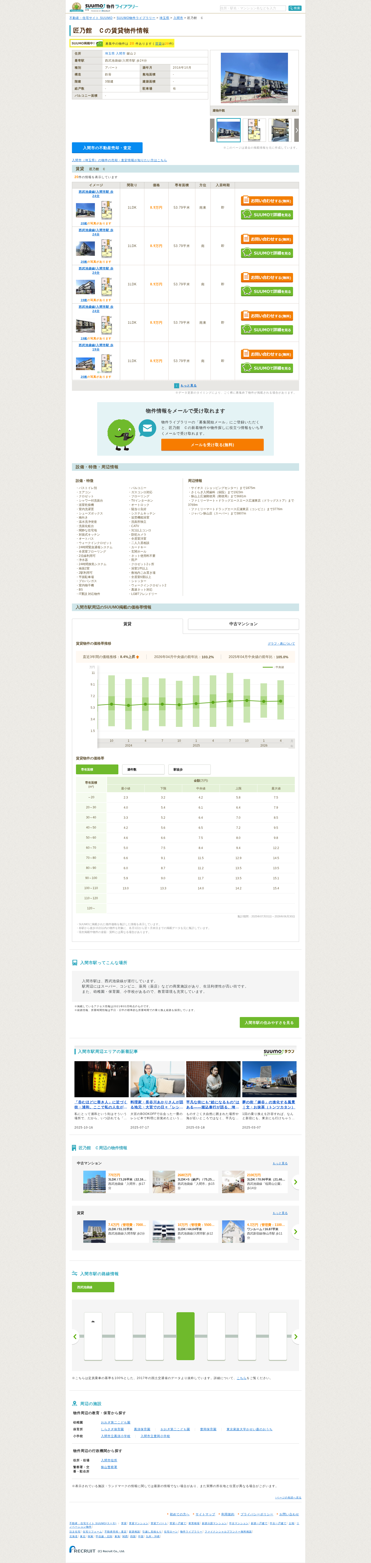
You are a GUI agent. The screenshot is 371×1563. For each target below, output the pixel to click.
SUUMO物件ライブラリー (136, 18)
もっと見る (280, 1163)
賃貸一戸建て (178, 1523)
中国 (141, 1536)
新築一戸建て (259, 1523)
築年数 (132, 769)
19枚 (84, 299)
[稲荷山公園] (155, 1336)
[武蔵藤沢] (124, 1336)
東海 (117, 1536)
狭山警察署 (109, 1467)
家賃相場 (194, 1523)
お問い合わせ (289, 1514)
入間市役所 (109, 1460)
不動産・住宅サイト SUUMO (91, 18)
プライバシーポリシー (257, 1514)
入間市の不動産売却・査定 (107, 148)
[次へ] (295, 1182)
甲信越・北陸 (104, 1536)
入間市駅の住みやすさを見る (269, 1023)
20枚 (84, 223)
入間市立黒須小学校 (115, 1436)
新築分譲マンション (214, 1523)
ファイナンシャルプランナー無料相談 (228, 1531)
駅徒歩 (178, 769)
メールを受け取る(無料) (212, 445)
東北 (83, 1536)
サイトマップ (205, 1514)
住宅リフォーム (92, 1531)
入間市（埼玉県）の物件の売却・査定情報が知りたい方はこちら (119, 160)
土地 (291, 1523)
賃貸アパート (159, 1523)
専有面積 (87, 769)
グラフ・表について (281, 643)
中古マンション (239, 1523)
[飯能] (278, 1336)
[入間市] (185, 1336)
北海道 (73, 1536)
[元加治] (247, 1336)
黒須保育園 (142, 1429)
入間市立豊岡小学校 (155, 1436)
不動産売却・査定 (115, 1531)
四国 (133, 1536)
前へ (76, 1337)
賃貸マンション (138, 1523)
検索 (297, 8)
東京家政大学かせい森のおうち (250, 1429)
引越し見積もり (152, 1531)
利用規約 (227, 1514)
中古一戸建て (278, 1523)
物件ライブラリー (191, 1531)
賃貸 (158, 43)
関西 (125, 1536)
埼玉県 (164, 18)
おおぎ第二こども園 (115, 1422)
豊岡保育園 (208, 1429)
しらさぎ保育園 (112, 1429)
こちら (242, 1378)
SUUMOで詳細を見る (267, 214)
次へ (295, 1337)
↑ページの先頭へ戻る (288, 1497)
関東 (90, 1536)
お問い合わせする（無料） (267, 201)
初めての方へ (180, 1514)
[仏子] (216, 1336)
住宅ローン (171, 1531)
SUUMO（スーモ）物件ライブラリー (103, 7)
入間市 (178, 18)
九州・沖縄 (153, 1536)
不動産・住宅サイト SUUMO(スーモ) (92, 1523)
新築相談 (134, 1531)
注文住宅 (75, 1531)
